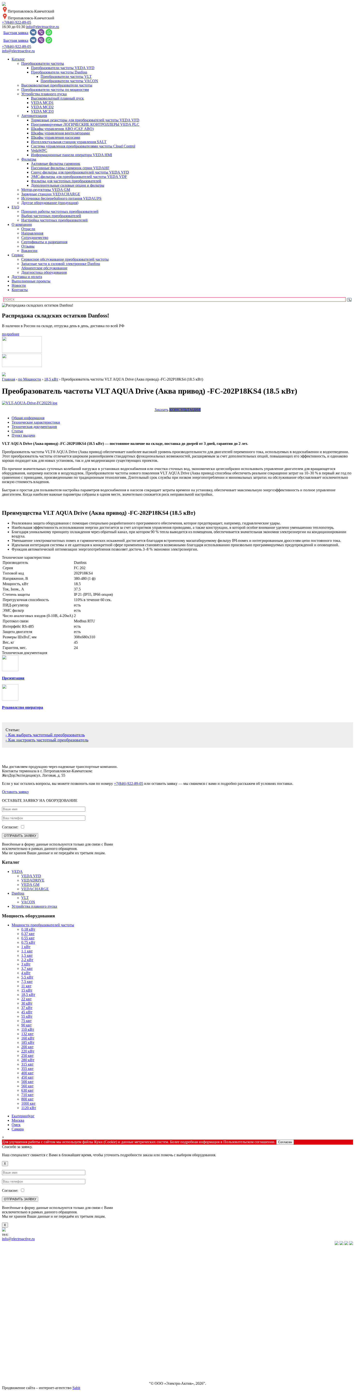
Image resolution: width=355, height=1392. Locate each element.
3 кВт (25, 964)
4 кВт (25, 973)
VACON (28, 902)
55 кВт (26, 1016)
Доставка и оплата (27, 277)
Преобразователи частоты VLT (66, 76)
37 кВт (26, 1008)
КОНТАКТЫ (13, 1375)
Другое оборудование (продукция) (49, 203)
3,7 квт (27, 968)
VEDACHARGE (35, 889)
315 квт (27, 1064)
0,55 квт (28, 938)
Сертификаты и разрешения (44, 242)
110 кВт (27, 1029)
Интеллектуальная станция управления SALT (68, 142)
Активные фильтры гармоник (55, 164)
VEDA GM (30, 885)
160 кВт (27, 1038)
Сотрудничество (34, 238)
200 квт (27, 1047)
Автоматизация (34, 116)
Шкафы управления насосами (55, 137)
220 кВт (27, 1051)
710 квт (27, 1095)
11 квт (26, 986)
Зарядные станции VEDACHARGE (50, 194)
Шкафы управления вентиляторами (60, 133)
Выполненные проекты (31, 281)
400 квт (27, 1073)
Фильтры (28, 159)
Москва (18, 1120)
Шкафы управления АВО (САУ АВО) (62, 129)
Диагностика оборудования (44, 272)
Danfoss (18, 893)
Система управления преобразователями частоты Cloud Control (83, 146)
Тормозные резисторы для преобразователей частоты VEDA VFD (85, 120)
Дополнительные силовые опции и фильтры (67, 185)
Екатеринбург (23, 1116)
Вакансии (29, 251)
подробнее (10, 334)
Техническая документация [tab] (34, 427)
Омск (16, 1125)
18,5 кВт (28, 995)
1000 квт (28, 1103)
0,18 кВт (28, 929)
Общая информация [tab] (28, 418)
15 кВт (26, 990)
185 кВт (27, 1042)
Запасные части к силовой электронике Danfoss (60, 264)
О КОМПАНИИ (15, 1334)
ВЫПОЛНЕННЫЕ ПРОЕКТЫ (27, 1367)
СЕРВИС (9, 1342)
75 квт (26, 1021)
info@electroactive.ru (42, 27)
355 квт (27, 1069)
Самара (18, 1129)
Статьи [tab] (17, 431)
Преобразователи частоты (42, 63)
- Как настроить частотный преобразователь (47, 739)
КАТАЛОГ (11, 1252)
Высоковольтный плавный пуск (57, 98)
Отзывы (28, 246)
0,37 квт (28, 934)
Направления (32, 233)
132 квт (27, 1034)
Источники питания (18, 1309)
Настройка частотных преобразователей (54, 220)
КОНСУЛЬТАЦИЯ (185, 410)
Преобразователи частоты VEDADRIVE (35, 1285)
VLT (25, 898)
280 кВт (27, 1060)
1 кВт (25, 947)
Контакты (20, 290)
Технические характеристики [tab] (36, 422)
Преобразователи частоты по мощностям (55, 90)
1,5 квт (27, 955)
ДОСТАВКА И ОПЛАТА (23, 1359)
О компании (22, 224)
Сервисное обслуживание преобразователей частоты (65, 259)
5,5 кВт (27, 977)
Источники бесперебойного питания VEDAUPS (61, 198)
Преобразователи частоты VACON (69, 81)
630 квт (27, 1090)
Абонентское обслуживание (44, 268)
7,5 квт (27, 982)
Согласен (285, 1142)
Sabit (76, 1388)
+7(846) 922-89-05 (16, 22)
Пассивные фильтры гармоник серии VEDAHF (70, 168)
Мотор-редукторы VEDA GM (45, 190)
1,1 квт (27, 951)
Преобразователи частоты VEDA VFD (62, 68)
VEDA (17, 871)
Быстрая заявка (15, 33)
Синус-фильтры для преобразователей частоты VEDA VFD (80, 172)
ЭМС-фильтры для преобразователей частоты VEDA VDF (79, 177)
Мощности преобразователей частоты (43, 925)
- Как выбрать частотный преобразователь (45, 734)
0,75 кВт (28, 942)
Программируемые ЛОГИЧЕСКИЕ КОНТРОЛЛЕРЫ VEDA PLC (85, 124)
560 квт (27, 1086)
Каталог (18, 59)
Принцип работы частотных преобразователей (60, 211)
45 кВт (26, 1012)
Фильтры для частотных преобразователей (66, 181)
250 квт (27, 1055)
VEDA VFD (31, 876)
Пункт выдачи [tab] (23, 435)
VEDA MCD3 (42, 111)
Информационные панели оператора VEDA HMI (71, 155)
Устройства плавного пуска (44, 94)
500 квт (27, 1082)
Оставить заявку (15, 792)
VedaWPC (39, 150)
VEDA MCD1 (42, 103)
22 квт (26, 999)
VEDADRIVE (32, 880)
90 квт (26, 1025)
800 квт (27, 1099)
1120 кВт (28, 1108)
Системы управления (19, 1301)
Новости (19, 285)
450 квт (27, 1077)
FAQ (15, 207)
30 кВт (26, 1003)
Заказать (161, 410)
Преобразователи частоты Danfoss (59, 72)
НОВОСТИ (11, 1350)
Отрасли (28, 229)
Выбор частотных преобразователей (51, 216)
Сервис (18, 255)
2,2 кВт (27, 960)
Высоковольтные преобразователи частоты (56, 85)
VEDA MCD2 (42, 107)
